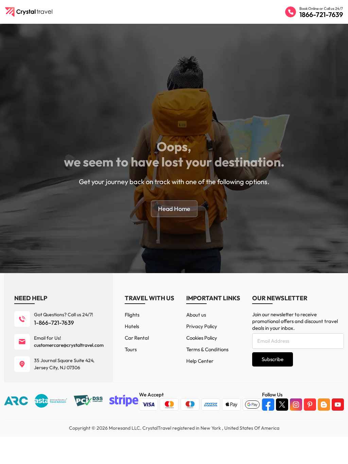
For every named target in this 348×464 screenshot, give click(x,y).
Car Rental (137, 338)
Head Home (174, 209)
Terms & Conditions (207, 349)
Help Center (199, 361)
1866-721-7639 (321, 14)
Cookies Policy (201, 338)
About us (196, 314)
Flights (132, 314)
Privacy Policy (201, 326)
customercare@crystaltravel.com (69, 345)
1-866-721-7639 (54, 322)
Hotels (132, 326)
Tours (131, 349)
